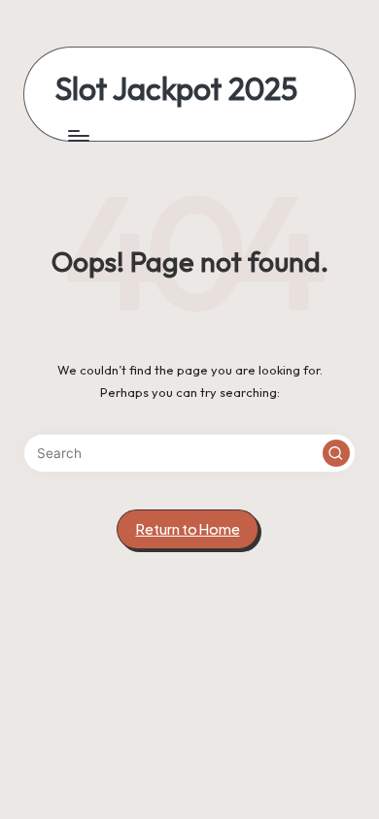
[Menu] (77, 135)
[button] (336, 453)
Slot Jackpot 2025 (176, 89)
